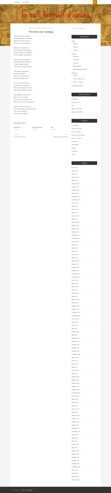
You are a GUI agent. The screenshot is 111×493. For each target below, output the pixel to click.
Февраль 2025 (76, 222)
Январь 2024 (75, 264)
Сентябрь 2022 (76, 316)
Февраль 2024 (76, 261)
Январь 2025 (75, 225)
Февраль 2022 (76, 338)
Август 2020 (75, 396)
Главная (17, 2)
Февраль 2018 (76, 480)
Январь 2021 (75, 380)
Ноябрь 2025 (75, 193)
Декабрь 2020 (76, 383)
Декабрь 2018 (75, 457)
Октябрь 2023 (76, 274)
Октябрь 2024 (76, 235)
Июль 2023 (75, 283)
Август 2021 (75, 357)
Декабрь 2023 (75, 267)
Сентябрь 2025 (76, 200)
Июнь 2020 (75, 402)
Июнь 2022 (75, 325)
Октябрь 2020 (76, 390)
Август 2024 (75, 242)
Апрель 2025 (75, 216)
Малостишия (77, 66)
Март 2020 (75, 412)
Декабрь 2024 (76, 229)
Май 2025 (74, 213)
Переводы (75, 73)
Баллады (75, 63)
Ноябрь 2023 (75, 271)
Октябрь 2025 (76, 197)
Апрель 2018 (75, 477)
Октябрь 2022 (76, 312)
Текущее (75, 56)
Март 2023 (75, 296)
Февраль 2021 (76, 377)
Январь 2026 (75, 187)
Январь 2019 (75, 454)
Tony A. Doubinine (27, 490)
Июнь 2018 (75, 473)
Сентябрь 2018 (76, 467)
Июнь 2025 (75, 209)
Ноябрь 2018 (75, 460)
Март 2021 (75, 374)
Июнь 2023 (75, 287)
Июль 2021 (75, 361)
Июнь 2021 (75, 364)
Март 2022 (75, 335)
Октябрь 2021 (75, 351)
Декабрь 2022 (76, 306)
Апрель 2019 (75, 444)
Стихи (43, 28)
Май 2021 (74, 367)
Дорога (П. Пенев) (77, 112)
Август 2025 (75, 203)
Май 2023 (74, 290)
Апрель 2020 (75, 409)
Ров (52, 127)
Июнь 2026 (75, 171)
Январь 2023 (75, 303)
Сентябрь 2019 (76, 431)
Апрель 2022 (75, 332)
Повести (75, 47)
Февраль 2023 (76, 300)
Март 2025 (75, 219)
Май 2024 (74, 251)
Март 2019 (75, 448)
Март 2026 (75, 180)
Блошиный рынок (77, 86)
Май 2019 (74, 441)
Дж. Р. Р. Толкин (78, 82)
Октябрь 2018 (75, 464)
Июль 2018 (75, 470)
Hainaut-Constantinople (78, 135)
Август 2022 (75, 319)
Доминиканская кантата (80, 69)
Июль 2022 (75, 322)
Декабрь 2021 (75, 345)
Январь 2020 (75, 419)
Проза (73, 41)
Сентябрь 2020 (76, 393)
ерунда (74, 148)
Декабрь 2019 (75, 422)
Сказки (75, 50)
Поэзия (74, 54)
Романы (75, 44)
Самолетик (17, 127)
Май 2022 (74, 328)
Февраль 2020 (76, 415)
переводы (74, 151)
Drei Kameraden (76, 132)
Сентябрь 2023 (76, 277)
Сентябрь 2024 (76, 238)
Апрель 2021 (75, 370)
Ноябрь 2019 (75, 425)
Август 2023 (75, 280)
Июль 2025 (75, 206)
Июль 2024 (75, 245)
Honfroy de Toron (35, 28)
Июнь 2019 (75, 438)
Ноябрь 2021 (75, 348)
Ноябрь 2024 (75, 232)
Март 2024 (75, 258)
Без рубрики (75, 145)
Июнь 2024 (75, 248)
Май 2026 (74, 174)
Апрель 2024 (75, 254)
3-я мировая (75, 125)
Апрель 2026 (75, 177)
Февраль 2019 (76, 451)
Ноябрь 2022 (75, 309)
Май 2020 (74, 406)
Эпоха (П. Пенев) (77, 109)
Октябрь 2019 (75, 428)
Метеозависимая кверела (61, 137)
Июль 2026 (75, 168)
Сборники (76, 60)
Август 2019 (75, 435)
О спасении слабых (19, 137)
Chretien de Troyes (77, 129)
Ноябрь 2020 (75, 386)
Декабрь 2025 (76, 190)
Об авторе (26, 2)
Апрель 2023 (75, 293)
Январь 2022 (75, 341)
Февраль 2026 (76, 184)
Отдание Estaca (37, 127)
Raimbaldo (75, 141)
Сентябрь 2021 (76, 354)
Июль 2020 (75, 399)
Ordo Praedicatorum (79, 79)
